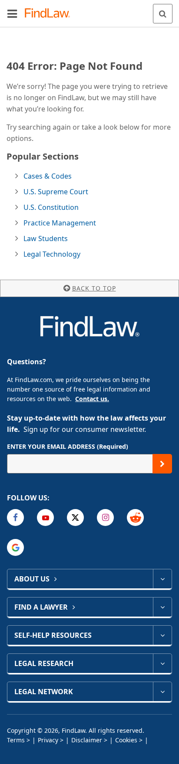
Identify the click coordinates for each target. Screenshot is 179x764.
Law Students (45, 238)
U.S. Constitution (51, 207)
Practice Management (59, 223)
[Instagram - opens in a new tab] (105, 517)
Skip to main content (90, 10)
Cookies (126, 740)
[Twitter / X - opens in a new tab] (75, 517)
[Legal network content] (162, 691)
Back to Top (94, 288)
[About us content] (162, 578)
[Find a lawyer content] (162, 607)
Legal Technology (51, 254)
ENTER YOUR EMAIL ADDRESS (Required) (67, 446)
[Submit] (162, 463)
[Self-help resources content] (162, 635)
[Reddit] (135, 517)
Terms (16, 740)
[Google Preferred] (15, 547)
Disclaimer (86, 740)
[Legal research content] (162, 663)
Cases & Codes (47, 176)
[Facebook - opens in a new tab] (15, 517)
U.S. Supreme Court (55, 191)
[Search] (162, 13)
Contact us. (92, 399)
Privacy (48, 740)
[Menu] (12, 13)
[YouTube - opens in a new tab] (45, 517)
